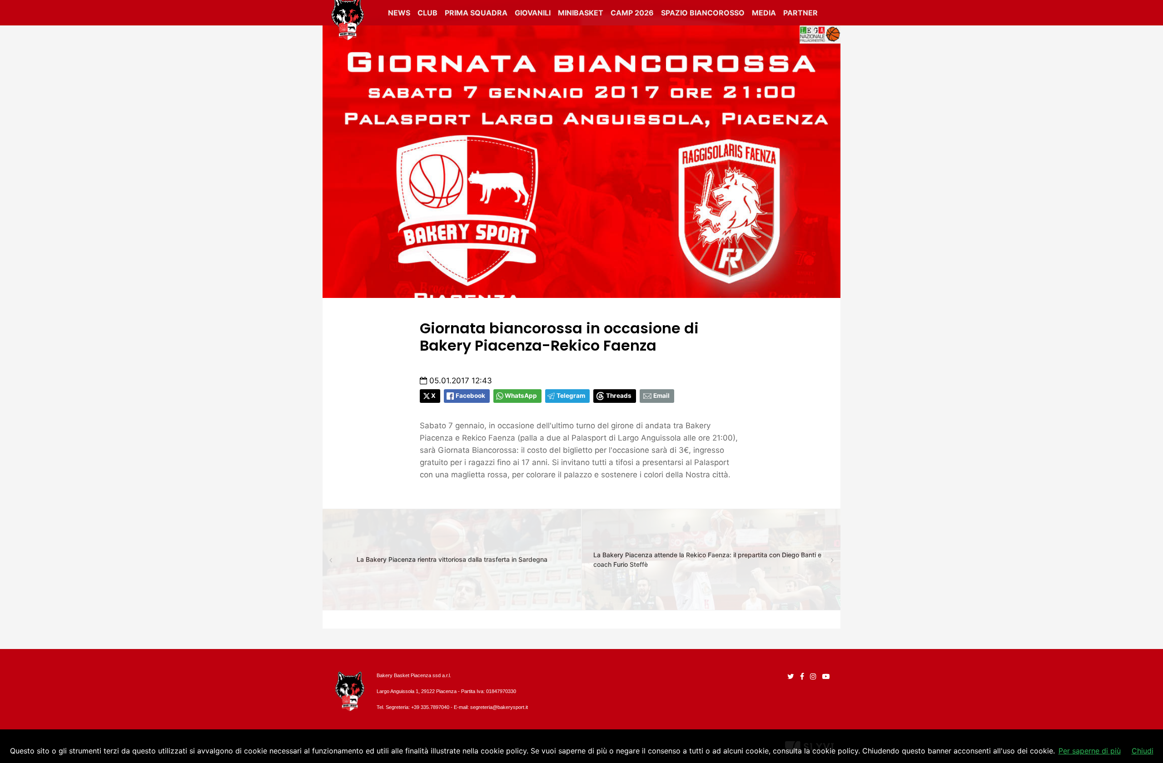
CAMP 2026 (632, 12)
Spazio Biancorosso (703, 12)
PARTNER (800, 12)
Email (661, 395)
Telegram (571, 395)
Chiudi (1142, 750)
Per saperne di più (1090, 750)
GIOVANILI (533, 12)
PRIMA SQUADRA (476, 12)
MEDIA (764, 12)
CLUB (427, 12)
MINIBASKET (580, 12)
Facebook (470, 395)
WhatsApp (521, 395)
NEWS (399, 12)
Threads (618, 395)
